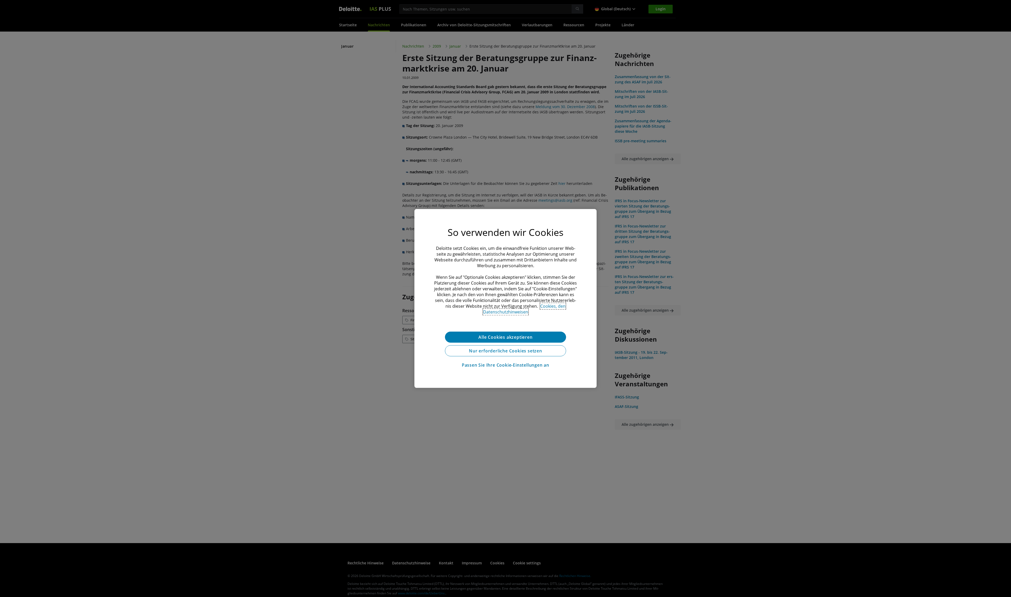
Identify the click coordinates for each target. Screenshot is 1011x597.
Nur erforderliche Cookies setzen (505, 351)
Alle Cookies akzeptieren (505, 337)
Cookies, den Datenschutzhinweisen (524, 309)
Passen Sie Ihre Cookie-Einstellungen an (505, 365)
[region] (505, 298)
